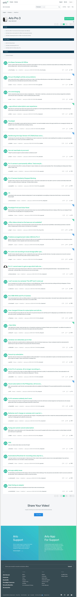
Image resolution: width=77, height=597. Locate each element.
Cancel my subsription (15, 354)
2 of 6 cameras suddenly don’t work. (20, 398)
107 (70, 24)
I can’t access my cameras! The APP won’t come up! (25, 281)
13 (66, 24)
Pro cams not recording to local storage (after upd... (25, 251)
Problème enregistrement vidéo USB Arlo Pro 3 (24, 237)
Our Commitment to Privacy (27, 585)
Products (11, 2)
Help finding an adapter (16, 485)
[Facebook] (61, 594)
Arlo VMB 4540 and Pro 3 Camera (19, 296)
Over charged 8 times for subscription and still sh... (25, 310)
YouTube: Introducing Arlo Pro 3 (12, 45)
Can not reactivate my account (18, 150)
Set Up (5, 27)
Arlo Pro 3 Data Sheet (10, 43)
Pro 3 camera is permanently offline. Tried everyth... (25, 163)
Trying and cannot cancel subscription (21, 428)
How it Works (7, 39)
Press (23, 578)
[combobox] (53, 7)
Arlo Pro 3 (20, 84)
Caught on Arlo (25, 581)
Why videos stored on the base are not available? (25, 222)
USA (9, 442)
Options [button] (73, 21)
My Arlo (65, 2)
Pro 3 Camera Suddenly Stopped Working (22, 178)
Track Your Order (45, 581)
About (23, 574)
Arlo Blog (24, 583)
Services (16, 2)
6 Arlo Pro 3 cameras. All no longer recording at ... (24, 369)
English (4, 12)
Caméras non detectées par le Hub (20, 340)
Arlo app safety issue (15, 470)
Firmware (6, 51)
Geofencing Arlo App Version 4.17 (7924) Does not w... (25, 136)
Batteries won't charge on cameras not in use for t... (25, 413)
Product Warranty (45, 585)
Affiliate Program (64, 576)
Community (44, 576)
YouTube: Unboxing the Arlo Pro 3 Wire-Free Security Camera (18, 35)
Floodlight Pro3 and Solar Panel (18, 207)
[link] (59, 24)
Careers (23, 576)
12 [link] (63, 24)
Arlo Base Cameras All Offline (18, 62)
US (9, 193)
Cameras (10, 12)
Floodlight (11, 121)
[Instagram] (64, 594)
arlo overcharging (14, 91)
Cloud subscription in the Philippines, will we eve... (25, 384)
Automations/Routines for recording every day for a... (26, 456)
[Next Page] (73, 24)
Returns (43, 583)
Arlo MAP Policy (64, 574)
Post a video (38, 514)
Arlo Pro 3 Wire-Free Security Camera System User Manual (18, 30)
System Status (44, 578)
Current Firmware (9, 55)
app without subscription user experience (23, 106)
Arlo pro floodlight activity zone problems (22, 77)
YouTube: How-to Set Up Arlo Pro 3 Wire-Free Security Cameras (19, 33)
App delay (12, 325)
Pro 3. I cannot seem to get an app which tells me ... (25, 266)
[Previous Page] (55, 24)
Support (60, 2)
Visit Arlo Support (16, 550)
